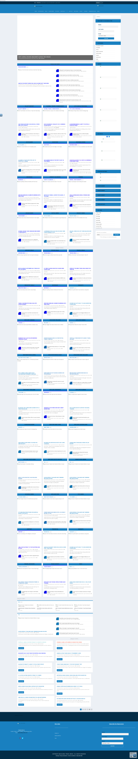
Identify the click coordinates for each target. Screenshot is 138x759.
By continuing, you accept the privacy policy (108, 237)
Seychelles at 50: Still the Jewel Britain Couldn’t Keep (30, 383)
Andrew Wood (62, 86)
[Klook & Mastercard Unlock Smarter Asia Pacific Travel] (71, 521)
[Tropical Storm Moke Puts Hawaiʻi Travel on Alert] (81, 330)
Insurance (19, 127)
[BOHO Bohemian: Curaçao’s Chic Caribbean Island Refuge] (55, 116)
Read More (21, 648)
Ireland (56, 340)
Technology (35, 643)
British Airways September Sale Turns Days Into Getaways (29, 269)
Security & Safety (75, 350)
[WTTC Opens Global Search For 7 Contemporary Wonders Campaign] (29, 365)
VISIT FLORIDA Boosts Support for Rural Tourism (80, 408)
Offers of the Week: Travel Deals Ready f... (82, 609)
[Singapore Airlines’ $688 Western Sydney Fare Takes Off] (19, 277)
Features (57, 11)
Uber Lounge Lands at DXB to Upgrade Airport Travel (30, 556)
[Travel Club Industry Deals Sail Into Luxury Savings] (29, 295)
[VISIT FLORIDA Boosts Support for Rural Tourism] (81, 400)
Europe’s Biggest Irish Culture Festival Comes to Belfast (53, 338)
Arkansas (60, 418)
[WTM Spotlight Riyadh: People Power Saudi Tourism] (55, 574)
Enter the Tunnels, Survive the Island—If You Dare (54, 195)
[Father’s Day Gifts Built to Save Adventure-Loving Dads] (81, 295)
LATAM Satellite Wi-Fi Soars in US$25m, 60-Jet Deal (68, 80)
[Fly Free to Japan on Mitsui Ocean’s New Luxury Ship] (55, 260)
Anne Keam (72, 340)
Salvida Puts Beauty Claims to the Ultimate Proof (31, 664)
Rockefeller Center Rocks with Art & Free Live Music (54, 443)
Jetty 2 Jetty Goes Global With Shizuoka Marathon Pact (80, 453)
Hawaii (80, 340)
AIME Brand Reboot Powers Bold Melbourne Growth (55, 592)
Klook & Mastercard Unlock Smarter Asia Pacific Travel (82, 521)
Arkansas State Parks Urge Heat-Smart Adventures (54, 408)
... (87, 709)
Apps (97, 59)
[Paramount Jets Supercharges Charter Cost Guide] (45, 170)
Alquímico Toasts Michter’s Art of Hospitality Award (27, 161)
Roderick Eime (73, 126)
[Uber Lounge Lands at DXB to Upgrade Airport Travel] (19, 556)
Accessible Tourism (99, 45)
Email (99, 33)
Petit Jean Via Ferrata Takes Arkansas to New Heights (55, 417)
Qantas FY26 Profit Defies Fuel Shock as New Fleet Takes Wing (33, 83)
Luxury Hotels (38, 340)
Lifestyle (71, 11)
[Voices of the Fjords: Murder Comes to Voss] (19, 451)
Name (99, 24)
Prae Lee (72, 444)
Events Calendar (62, 197)
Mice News (76, 11)
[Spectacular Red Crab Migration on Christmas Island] (19, 522)
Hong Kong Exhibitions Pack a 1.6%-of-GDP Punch (80, 582)
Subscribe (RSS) (79, 755)
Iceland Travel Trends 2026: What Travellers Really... (34, 57)
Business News (83, 162)
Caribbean (55, 126)
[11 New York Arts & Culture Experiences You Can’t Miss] (45, 451)
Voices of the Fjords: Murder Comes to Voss (30, 451)
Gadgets (86, 305)
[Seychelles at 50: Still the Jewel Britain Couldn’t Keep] (19, 383)
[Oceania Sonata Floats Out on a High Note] (19, 240)
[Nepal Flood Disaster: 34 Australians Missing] (29, 469)
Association (72, 100)
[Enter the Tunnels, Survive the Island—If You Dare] (55, 187)
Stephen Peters (50, 593)
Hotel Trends (81, 100)
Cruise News (32, 233)
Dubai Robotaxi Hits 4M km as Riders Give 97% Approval (54, 373)
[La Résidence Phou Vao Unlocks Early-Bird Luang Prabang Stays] (55, 223)
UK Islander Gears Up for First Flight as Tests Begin (54, 161)
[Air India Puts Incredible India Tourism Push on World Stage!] (19, 487)
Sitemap (57, 755)
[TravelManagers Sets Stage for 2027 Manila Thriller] (19, 592)
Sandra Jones (62, 76)
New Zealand (88, 375)
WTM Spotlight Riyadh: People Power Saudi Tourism (54, 582)
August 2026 (98, 212)
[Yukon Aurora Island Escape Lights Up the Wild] (19, 348)
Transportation (92, 11)
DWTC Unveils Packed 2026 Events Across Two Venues (69, 623)
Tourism (85, 11)
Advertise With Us (58, 735)
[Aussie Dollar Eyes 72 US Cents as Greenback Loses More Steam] (81, 152)
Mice (78, 172)
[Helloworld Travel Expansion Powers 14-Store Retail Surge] (57, 70)
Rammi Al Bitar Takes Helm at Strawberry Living (69, 653)
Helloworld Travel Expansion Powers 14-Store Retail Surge (70, 70)
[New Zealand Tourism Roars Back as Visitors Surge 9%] (81, 365)
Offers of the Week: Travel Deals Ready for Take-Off (80, 269)
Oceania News (35, 514)
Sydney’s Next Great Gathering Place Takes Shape (56, 521)
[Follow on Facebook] (20, 738)
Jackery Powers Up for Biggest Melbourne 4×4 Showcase (81, 313)
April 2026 (98, 220)
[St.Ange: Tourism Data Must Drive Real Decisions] (57, 95)
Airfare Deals (32, 270)
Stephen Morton (21, 84)
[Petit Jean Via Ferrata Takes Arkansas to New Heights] (45, 416)
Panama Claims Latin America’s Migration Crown (69, 642)
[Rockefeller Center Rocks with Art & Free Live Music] (55, 435)
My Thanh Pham (62, 100)
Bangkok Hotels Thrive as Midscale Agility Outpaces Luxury (81, 134)
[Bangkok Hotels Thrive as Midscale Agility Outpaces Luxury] (71, 134)
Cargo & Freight (74, 700)
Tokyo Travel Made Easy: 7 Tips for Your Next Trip (69, 664)
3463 (89, 710)
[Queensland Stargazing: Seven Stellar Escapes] (81, 435)
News (36, 11)
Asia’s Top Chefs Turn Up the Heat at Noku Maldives (81, 240)
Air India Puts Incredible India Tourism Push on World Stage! (30, 488)
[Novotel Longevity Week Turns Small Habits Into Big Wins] (45, 241)
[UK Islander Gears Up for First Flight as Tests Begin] (55, 152)
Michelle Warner (62, 71)
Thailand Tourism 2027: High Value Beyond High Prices (69, 84)
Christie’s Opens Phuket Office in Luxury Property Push (31, 418)
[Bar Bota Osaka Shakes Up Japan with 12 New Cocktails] (19, 204)
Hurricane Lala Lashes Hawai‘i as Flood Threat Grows (81, 348)
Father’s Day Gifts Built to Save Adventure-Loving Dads (80, 304)
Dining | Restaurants (84, 197)
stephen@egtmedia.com (22, 732)
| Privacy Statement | (63, 755)
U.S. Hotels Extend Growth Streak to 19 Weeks (29, 675)
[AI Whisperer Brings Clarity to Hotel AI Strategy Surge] (81, 116)
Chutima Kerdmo (24, 58)
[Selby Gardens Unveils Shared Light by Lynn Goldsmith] (71, 418)
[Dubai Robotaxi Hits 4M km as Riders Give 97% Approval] (55, 365)
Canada (30, 340)
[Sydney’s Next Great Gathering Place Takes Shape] (45, 522)
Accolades (35, 162)
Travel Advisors (77, 71)
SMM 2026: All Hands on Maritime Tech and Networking (32, 697)
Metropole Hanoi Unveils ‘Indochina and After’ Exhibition (71, 675)
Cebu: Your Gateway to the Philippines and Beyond (29, 548)
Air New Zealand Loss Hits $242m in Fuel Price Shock (69, 75)
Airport (31, 549)
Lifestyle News (32, 665)
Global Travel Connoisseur (62, 126)
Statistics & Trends (82, 172)
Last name (100, 29)
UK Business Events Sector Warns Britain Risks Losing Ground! (81, 170)
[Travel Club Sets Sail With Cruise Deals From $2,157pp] (19, 313)
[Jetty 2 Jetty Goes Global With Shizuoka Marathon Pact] (71, 452)
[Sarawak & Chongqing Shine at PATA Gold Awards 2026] (19, 170)
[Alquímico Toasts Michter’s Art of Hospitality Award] (29, 152)
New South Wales (86, 100)
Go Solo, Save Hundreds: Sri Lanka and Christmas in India (82, 278)
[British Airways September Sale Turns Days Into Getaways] (29, 260)
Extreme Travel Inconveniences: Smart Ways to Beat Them (30, 134)
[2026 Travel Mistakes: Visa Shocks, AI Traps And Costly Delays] (29, 116)
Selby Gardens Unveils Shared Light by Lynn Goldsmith (81, 418)
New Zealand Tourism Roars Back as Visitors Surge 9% (79, 373)
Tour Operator (34, 58)
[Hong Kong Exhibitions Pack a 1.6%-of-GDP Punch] (81, 574)
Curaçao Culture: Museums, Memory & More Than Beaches (56, 134)
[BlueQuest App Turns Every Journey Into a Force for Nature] (29, 400)
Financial (30, 84)
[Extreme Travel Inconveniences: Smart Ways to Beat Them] (19, 134)
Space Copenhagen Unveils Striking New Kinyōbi (80, 195)
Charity (80, 444)
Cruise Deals (61, 270)
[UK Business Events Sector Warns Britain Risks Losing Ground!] (71, 170)
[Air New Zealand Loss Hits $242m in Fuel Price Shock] (57, 75)
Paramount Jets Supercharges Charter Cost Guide (56, 169)
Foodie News (51, 11)
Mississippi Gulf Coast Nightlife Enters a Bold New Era (32, 653)
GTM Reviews (46, 127)
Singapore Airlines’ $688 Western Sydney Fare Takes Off (30, 277)
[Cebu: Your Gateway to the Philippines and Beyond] (29, 539)
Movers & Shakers (71, 654)
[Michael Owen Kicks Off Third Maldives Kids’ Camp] (81, 223)
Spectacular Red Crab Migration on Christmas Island (30, 522)
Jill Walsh (20, 479)
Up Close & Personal (88, 126)
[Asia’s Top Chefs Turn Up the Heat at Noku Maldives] (71, 240)
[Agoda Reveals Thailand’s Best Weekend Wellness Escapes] (55, 469)
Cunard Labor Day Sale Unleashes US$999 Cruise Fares (56, 278)
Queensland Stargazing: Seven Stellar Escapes (79, 443)
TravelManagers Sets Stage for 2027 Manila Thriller (30, 592)
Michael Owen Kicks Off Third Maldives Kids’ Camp (80, 232)
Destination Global (35, 375)
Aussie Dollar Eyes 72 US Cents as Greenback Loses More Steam (81, 161)
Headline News (34, 84)
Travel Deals (87, 270)
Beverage (31, 197)
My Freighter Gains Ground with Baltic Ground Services (71, 698)
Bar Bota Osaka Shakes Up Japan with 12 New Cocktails (30, 204)
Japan (73, 665)
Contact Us (57, 733)
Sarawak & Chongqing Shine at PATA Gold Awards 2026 (31, 170)
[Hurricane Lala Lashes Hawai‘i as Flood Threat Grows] (71, 348)
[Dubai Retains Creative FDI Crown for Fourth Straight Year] (45, 382)
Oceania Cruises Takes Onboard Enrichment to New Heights (29, 232)
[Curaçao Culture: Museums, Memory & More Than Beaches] (45, 134)
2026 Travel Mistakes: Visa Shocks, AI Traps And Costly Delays (29, 125)
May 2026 (98, 218)
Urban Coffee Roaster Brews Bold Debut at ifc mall (70, 686)
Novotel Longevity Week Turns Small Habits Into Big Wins (56, 241)
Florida (89, 419)
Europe (89, 171)
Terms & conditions (72, 755)
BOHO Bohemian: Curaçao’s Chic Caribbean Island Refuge (54, 125)
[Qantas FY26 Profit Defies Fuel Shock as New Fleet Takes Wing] (36, 75)
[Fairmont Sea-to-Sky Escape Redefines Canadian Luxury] (29, 330)
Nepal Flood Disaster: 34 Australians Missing (27, 478)
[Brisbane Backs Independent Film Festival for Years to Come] (45, 206)
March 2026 (98, 222)
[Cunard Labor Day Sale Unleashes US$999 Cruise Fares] (45, 278)
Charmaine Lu (21, 514)
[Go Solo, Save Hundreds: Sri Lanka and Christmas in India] (71, 278)
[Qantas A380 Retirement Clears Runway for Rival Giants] (57, 90)
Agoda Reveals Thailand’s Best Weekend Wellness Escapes (54, 478)
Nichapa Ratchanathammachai (24, 162)
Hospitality (62, 11)
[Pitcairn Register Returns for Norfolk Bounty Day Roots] (29, 504)
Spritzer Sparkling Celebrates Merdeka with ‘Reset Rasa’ (29, 195)
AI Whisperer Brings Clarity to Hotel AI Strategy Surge (79, 125)
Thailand (76, 86)
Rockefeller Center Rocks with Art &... (45, 608)
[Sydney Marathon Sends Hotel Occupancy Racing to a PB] (57, 100)
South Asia (23, 490)
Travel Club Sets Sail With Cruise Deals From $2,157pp (30, 313)
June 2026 (98, 216)
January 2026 (98, 226)
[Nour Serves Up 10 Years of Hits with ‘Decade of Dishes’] (71, 205)
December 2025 (99, 228)
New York (56, 444)
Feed (55, 738)
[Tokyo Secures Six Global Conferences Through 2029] (71, 592)
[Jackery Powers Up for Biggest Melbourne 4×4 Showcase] (71, 313)
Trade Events (61, 584)
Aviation (71, 81)
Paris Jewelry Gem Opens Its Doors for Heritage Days (27, 443)
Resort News (83, 233)
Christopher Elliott (22, 126)
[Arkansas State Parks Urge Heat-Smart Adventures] (55, 400)
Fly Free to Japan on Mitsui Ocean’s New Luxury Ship (54, 269)
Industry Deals (36, 305)
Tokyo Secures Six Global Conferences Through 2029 (82, 592)
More (98, 11)
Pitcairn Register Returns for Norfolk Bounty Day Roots (28, 513)
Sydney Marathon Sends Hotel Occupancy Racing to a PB (70, 99)
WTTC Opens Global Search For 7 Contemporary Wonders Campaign (27, 373)
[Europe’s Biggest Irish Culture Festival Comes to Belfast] (55, 330)
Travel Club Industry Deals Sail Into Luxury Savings (27, 304)
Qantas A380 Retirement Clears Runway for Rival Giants (70, 89)
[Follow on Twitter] (22, 738)
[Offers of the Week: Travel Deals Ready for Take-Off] (81, 260)
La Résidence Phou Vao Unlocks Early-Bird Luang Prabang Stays (54, 232)
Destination (41, 11)
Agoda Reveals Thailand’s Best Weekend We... (26, 609)
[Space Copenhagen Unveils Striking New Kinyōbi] (81, 187)
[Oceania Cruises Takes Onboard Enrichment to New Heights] (29, 223)
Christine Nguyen (25, 278)
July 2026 (98, 214)
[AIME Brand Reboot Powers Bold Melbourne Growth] (45, 592)
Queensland (88, 444)
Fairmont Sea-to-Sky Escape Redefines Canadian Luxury (27, 338)
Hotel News (61, 233)
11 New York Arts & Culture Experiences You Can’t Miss (56, 452)
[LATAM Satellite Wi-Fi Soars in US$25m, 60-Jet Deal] (57, 80)
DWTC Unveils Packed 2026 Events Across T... (64, 609)
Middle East (57, 375)
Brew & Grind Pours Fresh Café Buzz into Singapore (31, 686)
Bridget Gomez (62, 81)
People (81, 11)
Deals (46, 11)
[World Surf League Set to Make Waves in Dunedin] (71, 383)
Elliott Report (31, 126)
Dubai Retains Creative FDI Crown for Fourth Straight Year (55, 382)
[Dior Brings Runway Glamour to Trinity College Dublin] (45, 347)
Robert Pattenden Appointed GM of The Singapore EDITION (51, 2)
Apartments (98, 57)
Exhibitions (35, 699)
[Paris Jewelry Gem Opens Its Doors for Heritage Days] (29, 435)
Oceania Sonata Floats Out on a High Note (30, 239)
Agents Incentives (99, 51)
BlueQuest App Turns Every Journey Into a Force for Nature (28, 408)
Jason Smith (75, 349)
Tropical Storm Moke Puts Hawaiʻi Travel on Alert (80, 338)
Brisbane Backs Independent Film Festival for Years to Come (55, 206)
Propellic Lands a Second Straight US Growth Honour (32, 642)
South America (74, 643)
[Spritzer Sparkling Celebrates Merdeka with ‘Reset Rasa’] (29, 187)
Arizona (97, 61)
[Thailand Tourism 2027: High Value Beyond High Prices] (57, 85)
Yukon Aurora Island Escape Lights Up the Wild (30, 347)
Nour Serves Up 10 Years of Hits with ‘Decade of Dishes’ (82, 205)
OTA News (57, 479)
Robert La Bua (47, 126)
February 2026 (99, 224)
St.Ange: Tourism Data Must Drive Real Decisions (68, 94)
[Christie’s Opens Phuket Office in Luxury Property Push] (19, 418)
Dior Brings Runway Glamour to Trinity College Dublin (56, 347)
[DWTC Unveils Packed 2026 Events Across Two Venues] (64, 605)
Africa (97, 49)
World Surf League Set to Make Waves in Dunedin (82, 382)
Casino (31, 654)
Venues (76, 624)
